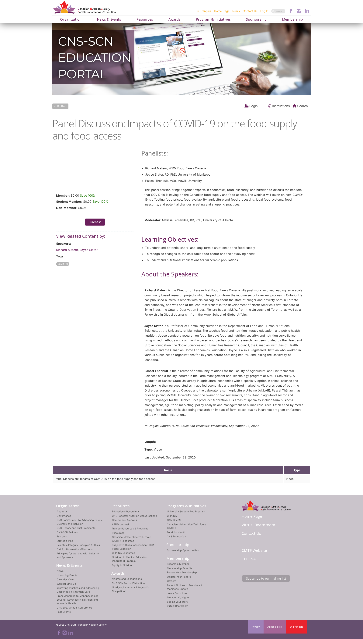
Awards (174, 19)
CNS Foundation (176, 536)
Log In (264, 11)
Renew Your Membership (182, 572)
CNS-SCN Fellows (67, 532)
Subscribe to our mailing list (266, 578)
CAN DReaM (174, 519)
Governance (64, 515)
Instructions (281, 106)
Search (302, 106)
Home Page (222, 11)
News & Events (109, 19)
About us (62, 511)
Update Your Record (179, 576)
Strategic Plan (65, 540)
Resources (144, 19)
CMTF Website (254, 550)
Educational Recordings (126, 511)
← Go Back (60, 106)
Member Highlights (178, 597)
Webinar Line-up (66, 583)
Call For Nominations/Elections (75, 549)
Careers (171, 580)
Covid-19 (62, 263)
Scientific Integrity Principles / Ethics (78, 544)
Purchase (95, 222)
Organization (70, 19)
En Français (203, 11)
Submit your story (177, 601)
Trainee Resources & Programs (130, 528)
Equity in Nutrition (122, 565)
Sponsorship (256, 19)
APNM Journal (120, 524)
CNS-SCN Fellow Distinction (128, 583)
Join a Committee (177, 593)
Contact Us (250, 11)
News (236, 11)
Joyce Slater (89, 250)
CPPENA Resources (123, 552)
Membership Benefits (179, 568)
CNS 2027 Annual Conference (74, 607)
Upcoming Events (67, 575)
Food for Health (176, 532)
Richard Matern (67, 250)
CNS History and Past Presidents (76, 527)
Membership (292, 19)
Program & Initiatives (213, 19)
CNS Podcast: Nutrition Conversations (134, 515)
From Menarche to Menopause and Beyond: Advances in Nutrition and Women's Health (78, 599)
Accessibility (274, 626)
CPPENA (172, 515)
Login (253, 106)
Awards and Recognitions (127, 578)
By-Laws (62, 536)
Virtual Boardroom (177, 605)
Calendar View (65, 579)
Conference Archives (124, 519)
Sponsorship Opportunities (183, 550)
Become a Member (178, 563)
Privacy (255, 626)
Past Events (64, 611)
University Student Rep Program (186, 511)
